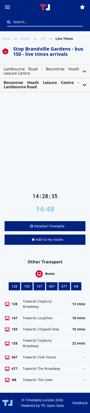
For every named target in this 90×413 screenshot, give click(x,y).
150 (43, 38)
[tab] (45, 71)
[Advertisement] (45, 144)
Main (6, 38)
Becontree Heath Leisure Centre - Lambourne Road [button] (41, 84)
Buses (25, 38)
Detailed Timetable (49, 226)
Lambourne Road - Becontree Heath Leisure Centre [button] (41, 71)
